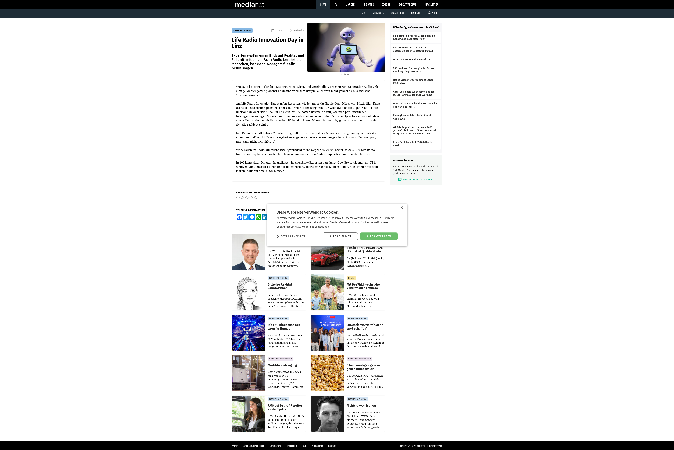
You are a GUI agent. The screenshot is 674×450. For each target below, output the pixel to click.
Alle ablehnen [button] (340, 236)
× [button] (401, 207)
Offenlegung (275, 446)
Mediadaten (378, 13)
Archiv (235, 446)
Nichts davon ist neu (361, 406)
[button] (290, 236)
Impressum (292, 446)
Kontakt (332, 446)
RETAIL (351, 278)
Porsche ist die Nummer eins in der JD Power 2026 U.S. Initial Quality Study (365, 247)
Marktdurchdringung (282, 365)
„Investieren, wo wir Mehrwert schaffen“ (365, 326)
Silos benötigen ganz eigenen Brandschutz (364, 367)
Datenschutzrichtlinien (254, 446)
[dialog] (337, 225)
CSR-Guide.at (397, 13)
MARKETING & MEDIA (242, 30)
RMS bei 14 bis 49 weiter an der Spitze (285, 407)
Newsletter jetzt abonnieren (416, 179)
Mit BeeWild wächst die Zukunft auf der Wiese (363, 286)
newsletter (404, 160)
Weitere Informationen (315, 226)
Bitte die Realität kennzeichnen (280, 286)
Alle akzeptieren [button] (379, 236)
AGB (305, 446)
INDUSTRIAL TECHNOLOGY (280, 359)
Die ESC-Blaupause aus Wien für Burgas (284, 326)
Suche (433, 13)
